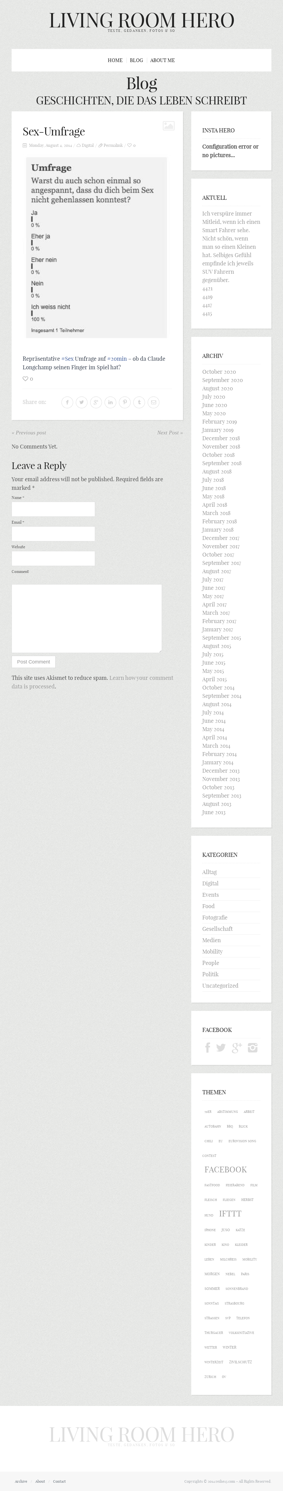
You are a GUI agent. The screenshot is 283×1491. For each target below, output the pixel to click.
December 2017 (220, 537)
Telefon (243, 1318)
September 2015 (221, 637)
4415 (207, 313)
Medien (211, 940)
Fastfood (212, 1185)
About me (162, 60)
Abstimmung (227, 1112)
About (40, 1481)
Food (208, 906)
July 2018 (213, 479)
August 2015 (216, 645)
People (210, 962)
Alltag (209, 872)
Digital (88, 145)
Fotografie (214, 917)
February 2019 (219, 421)
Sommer (212, 1288)
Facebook (226, 1169)
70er (208, 1112)
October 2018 (218, 454)
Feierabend (235, 1185)
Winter (229, 1347)
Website (18, 546)
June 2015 (213, 662)
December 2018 (221, 438)
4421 (207, 288)
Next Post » (170, 432)
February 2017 (219, 621)
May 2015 (213, 670)
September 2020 (222, 379)
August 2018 (217, 471)
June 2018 (214, 488)
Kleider (241, 1245)
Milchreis (228, 1259)
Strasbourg (234, 1303)
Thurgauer (214, 1333)
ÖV (224, 1377)
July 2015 (212, 654)
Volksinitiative (241, 1333)
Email (18, 522)
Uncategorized (220, 985)
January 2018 (218, 529)
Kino (225, 1245)
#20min (117, 358)
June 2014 (214, 720)
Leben (209, 1259)
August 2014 (217, 704)
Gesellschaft (217, 928)
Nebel (230, 1274)
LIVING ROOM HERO (142, 20)
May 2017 (213, 596)
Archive (21, 1481)
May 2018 (213, 496)
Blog (136, 60)
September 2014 (222, 695)
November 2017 (221, 546)
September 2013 (221, 795)
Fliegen (229, 1200)
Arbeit (249, 1112)
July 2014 (213, 712)
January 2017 (217, 629)
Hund (209, 1215)
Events (210, 894)
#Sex (67, 358)
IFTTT (230, 1213)
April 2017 (214, 604)
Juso (226, 1230)
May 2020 (214, 413)
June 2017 (213, 587)
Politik (210, 974)
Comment (20, 571)
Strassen (212, 1318)
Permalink (113, 145)
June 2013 (214, 812)
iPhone (210, 1230)
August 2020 (217, 388)
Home (115, 60)
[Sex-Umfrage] (97, 250)
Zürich (210, 1377)
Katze (240, 1230)
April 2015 (214, 679)
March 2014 (216, 745)
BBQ (230, 1126)
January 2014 (218, 762)
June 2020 (214, 404)
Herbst (247, 1200)
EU (221, 1141)
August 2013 (216, 803)
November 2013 (221, 778)
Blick (243, 1126)
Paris (245, 1274)
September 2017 (221, 562)
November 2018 (221, 446)
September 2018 (222, 463)
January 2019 (218, 429)
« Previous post (29, 432)
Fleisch (211, 1200)
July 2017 (212, 579)
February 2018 (219, 521)
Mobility (212, 951)
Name (18, 497)
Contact (59, 1481)
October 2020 (219, 371)
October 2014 (218, 687)
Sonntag (212, 1303)
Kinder (210, 1245)
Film (254, 1185)
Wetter (211, 1347)
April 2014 (214, 737)
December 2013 (221, 770)
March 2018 (216, 512)
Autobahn (213, 1126)
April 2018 (214, 504)
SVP (227, 1318)
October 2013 (218, 787)
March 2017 (216, 612)
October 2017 (218, 554)
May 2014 (213, 729)
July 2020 (213, 396)
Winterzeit (214, 1362)
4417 (207, 304)
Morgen (212, 1274)
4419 (207, 296)
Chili (209, 1141)
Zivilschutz (240, 1362)
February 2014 (219, 753)
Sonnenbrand (237, 1289)
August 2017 (216, 571)
